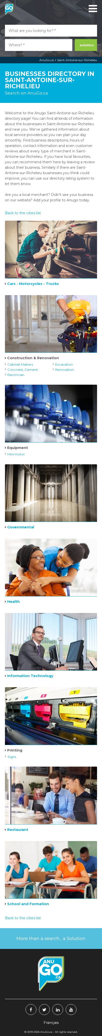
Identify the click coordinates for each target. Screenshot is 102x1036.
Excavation (64, 364)
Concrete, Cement (22, 370)
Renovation (64, 370)
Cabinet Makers (20, 364)
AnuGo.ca (46, 60)
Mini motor (16, 454)
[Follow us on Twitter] (44, 1009)
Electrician (15, 375)
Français (51, 1022)
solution (87, 45)
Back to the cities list (23, 213)
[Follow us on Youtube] (71, 1009)
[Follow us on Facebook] (31, 1009)
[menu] (92, 9)
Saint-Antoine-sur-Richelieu (77, 60)
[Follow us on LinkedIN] (57, 1009)
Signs (11, 757)
